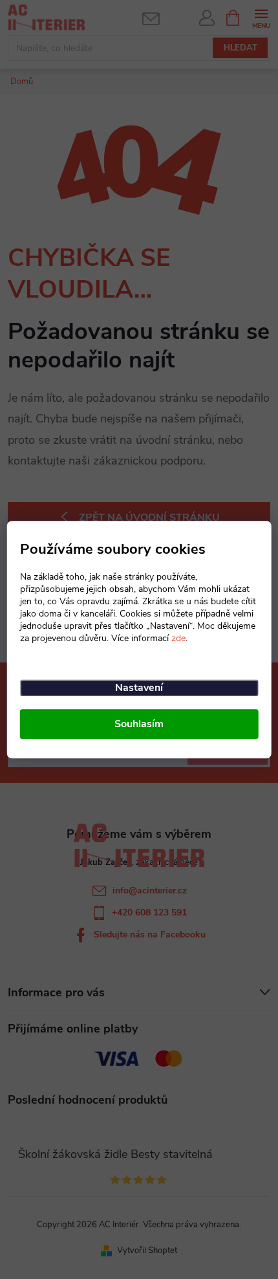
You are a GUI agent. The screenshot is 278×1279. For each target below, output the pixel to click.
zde (178, 638)
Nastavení (139, 688)
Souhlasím (139, 724)
